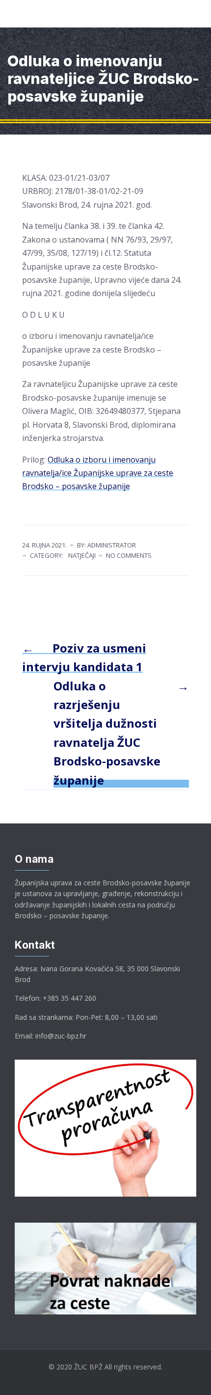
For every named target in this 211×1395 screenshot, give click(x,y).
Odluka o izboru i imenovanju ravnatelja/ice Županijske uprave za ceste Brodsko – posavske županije (97, 473)
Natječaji (82, 555)
